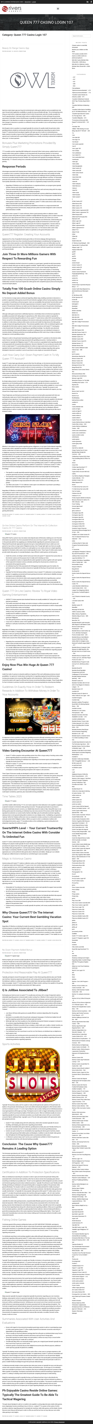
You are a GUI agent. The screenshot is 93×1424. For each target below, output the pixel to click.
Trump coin (75, 1259)
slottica (74, 979)
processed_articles (77, 931)
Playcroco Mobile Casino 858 (80, 916)
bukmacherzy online (77, 400)
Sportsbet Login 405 (77, 1214)
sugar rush (75, 1218)
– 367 (73, 79)
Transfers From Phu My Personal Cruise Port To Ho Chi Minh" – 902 (81, 1255)
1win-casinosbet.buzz (78, 157)
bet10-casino (75, 354)
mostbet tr (75, 756)
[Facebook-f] (91, 2)
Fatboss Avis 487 (77, 493)
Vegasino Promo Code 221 (79, 1272)
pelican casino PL (77, 867)
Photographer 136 (77, 872)
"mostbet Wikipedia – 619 (79, 118)
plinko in (74, 922)
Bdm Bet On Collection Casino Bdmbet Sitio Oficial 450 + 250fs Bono (81, 66)
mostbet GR (75, 691)
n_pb (73, 772)
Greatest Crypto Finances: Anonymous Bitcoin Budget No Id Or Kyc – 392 (81, 530)
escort (74, 484)
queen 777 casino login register (51, 940)
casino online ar (76, 415)
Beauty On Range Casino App (15, 48)
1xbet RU (74, 190)
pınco (73, 898)
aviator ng (75, 282)
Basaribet (74, 308)
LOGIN (34, 2)
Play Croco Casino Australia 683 (81, 902)
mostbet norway (76, 708)
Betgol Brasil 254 (77, 367)
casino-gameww (76, 441)
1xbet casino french (77, 172)
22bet (73, 234)
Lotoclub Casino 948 (78, 600)
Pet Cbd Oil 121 (76, 869)
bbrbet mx (75, 313)
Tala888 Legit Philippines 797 (80, 1229)
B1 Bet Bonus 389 (77, 295)
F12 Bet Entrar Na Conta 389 (80, 489)
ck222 (73, 462)
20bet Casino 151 (77, 205)
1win (73, 135)
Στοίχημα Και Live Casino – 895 (81, 1294)
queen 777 (33, 1416)
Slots (73, 974)
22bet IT (74, 238)
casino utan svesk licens (79, 433)
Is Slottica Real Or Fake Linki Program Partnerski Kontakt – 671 (80, 545)
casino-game (75, 439)
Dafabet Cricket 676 (77, 480)
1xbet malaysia (76, 183)
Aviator (74, 260)
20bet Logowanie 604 (78, 225)
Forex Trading (76, 504)
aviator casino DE (77, 267)
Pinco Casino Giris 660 (78, 887)
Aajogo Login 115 (77, 247)
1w (73, 133)
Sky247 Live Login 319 (78, 970)
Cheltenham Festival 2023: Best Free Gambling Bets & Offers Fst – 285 (81, 458)
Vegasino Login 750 (77, 1270)
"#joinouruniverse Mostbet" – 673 (81, 90)
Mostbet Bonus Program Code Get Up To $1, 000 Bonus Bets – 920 (81, 664)
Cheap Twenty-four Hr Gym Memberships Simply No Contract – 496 (79, 452)
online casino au (76, 795)
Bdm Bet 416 (75, 315)
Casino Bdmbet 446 (77, 406)
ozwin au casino (76, 804)
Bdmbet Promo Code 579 (79, 341)
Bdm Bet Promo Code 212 (79, 332)
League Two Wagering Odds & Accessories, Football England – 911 (81, 592)
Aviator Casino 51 (77, 265)
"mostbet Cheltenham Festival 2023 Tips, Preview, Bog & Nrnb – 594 (81, 101)
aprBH (74, 252)
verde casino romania (78, 1283)
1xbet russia (75, 192)
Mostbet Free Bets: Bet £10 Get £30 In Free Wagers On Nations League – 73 (80, 685)
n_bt (73, 769)
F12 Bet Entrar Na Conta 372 (80, 486)
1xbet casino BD (76, 170)
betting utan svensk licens (79, 376)
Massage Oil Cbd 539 (78, 609)
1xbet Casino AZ (76, 168)
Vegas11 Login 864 (77, 1268)
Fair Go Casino (76, 491)
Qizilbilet (74, 933)
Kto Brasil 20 (75, 571)
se (72, 951)
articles (74, 258)
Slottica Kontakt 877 (78, 1152)
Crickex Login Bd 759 (78, 469)
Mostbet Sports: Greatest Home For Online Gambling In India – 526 (81, 738)
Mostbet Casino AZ (77, 680)
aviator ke (75, 278)
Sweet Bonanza (76, 1220)
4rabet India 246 (76, 241)
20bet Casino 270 (77, 208)
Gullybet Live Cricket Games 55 (80, 534)
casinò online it (76, 417)
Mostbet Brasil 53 (77, 668)
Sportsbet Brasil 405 (77, 1212)
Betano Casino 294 (77, 361)
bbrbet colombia (76, 310)
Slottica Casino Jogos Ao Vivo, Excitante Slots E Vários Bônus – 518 (81, 1074)
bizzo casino (75, 387)
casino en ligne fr (76, 411)
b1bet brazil (75, 302)
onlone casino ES (77, 802)
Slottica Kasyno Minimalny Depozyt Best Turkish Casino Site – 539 (81, 1148)
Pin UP (74, 874)
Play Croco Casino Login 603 (80, 905)
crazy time (75, 465)
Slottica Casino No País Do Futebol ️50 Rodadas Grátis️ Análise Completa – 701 (79, 1087)
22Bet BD (74, 236)
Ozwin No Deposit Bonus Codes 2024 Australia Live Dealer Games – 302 (81, 840)
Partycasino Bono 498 (78, 865)
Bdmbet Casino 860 (77, 339)
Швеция (74, 1313)
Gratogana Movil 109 (78, 519)
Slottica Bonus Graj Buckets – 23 (81, 1038)
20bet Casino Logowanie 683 (80, 210)
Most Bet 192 (76, 620)
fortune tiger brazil (77, 506)
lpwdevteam (22, 51)
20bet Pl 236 (75, 232)
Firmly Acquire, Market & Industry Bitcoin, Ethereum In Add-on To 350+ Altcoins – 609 (81, 500)
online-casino (75, 797)
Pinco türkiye (75, 889)
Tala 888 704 (75, 1225)
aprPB (74, 256)
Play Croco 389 (76, 900)
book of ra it (75, 395)
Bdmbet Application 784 (79, 334)
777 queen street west (30, 865)
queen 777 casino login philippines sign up (27, 1109)
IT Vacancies (75, 549)
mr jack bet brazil (77, 765)
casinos (74, 446)
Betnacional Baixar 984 (78, 374)
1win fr (74, 146)
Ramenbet (75, 940)
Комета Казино (76, 1300)
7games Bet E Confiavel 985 (80, 245)
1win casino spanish (77, 144)
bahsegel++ (75, 304)
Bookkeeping (75, 398)
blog (73, 389)
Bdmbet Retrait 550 (77, 345)
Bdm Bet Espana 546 (78, 330)
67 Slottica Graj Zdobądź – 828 (80, 243)
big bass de (75, 384)
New (73, 786)
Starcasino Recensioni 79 (79, 1216)
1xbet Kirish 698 (76, 177)
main (73, 603)
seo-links (74, 955)
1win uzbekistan (76, 153)
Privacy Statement (59, 1422)
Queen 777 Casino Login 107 (17, 514)
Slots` (73, 977)
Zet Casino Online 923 (78, 1289)
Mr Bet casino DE (77, 763)
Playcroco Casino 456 (78, 909)
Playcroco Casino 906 (78, 913)
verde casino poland (77, 1281)
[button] (57, 8)
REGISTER (28, 2)
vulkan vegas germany (78, 1287)
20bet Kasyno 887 (77, 214)
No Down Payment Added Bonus (17, 950)
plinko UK (74, 925)
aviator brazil (75, 263)
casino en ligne (76, 409)
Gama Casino (76, 508)
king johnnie (75, 569)
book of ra (75, 393)
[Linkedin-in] (87, 2)
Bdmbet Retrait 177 (77, 343)
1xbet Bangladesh (77, 166)
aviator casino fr (76, 269)
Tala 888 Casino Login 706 (79, 1227)
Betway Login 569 (77, 378)
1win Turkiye (75, 150)
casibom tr (75, 402)
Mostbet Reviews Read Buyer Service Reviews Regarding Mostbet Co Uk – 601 (80, 731)
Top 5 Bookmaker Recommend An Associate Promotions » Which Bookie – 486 (80, 1248)
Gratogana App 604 (77, 517)
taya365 (74, 1231)
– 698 (73, 83)
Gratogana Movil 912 (78, 521)
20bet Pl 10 (75, 229)
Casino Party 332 (77, 420)
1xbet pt (74, 188)
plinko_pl (74, 927)
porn (73, 929)
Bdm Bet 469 (75, 317)
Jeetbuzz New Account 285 (79, 556)
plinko (73, 920)
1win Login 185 (76, 148)
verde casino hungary (78, 1278)
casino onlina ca (76, 413)
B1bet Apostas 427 (77, 297)
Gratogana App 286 (77, 513)
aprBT (73, 254)
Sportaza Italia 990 (77, 1209)
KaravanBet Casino (77, 564)
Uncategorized (76, 1261)
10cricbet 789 (76, 126)
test (73, 1242)
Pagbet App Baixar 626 (78, 861)
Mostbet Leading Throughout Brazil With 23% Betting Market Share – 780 (80, 704)
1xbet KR (74, 181)
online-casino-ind (77, 799)
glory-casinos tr (76, 510)
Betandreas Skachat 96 (78, 356)
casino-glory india (77, 443)
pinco (73, 885)
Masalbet (74, 607)
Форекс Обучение (77, 1311)
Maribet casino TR (77, 605)
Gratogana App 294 (77, 515)
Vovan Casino (76, 1285)
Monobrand (75, 618)
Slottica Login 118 (77, 1158)
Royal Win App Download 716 (80, 949)
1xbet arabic (75, 164)
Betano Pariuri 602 (77, 363)
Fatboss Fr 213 (76, 495)
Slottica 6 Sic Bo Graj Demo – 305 (81, 1011)
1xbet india (75, 175)
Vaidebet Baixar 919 (77, 1265)
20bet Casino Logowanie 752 (80, 212)
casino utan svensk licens (79, 430)
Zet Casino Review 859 (78, 1292)
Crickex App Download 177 (79, 467)
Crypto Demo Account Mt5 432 (80, 471)
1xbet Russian (76, 194)
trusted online (58, 385)
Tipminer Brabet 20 (77, 1244)
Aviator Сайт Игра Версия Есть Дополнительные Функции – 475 (81, 291)
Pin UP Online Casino (78, 881)
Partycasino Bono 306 (78, 863)
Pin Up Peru (75, 883)
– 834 (73, 86)
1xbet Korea (75, 179)
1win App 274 (76, 139)
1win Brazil (75, 142)
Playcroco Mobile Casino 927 (80, 918)
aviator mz (75, 280)
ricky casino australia (78, 947)
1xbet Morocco (76, 186)
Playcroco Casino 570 (78, 911)
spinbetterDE (75, 1203)
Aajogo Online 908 (77, 249)
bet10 (73, 352)
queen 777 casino (35, 514)
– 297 (73, 77)
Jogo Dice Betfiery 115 (78, 558)
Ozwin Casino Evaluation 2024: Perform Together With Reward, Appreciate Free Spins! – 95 (81, 821)
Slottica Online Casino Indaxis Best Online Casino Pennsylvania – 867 (81, 1171)
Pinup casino (75, 894)
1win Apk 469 (76, 137)
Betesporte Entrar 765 (78, 365)
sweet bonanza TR (77, 1223)
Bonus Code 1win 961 (78, 391)
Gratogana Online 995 (78, 526)
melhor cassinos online (78, 611)
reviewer (74, 944)
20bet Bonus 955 (77, 203)
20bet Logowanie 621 (78, 227)
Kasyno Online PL (77, 566)
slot (73, 972)
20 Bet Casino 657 (77, 201)
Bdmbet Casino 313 (77, 336)
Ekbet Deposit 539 (77, 482)
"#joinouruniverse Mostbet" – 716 (81, 92)
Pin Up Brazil (75, 876)
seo (73, 953)
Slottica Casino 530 (77, 1057)
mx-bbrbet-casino (77, 767)
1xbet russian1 (76, 197)
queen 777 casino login (48, 514)
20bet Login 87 (76, 223)
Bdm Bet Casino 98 (77, 319)
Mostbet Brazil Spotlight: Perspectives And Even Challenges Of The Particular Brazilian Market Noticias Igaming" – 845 (80, 674)
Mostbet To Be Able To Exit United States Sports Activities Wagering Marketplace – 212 (81, 752)
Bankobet (74, 306)
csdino (74, 473)
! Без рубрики (76, 88)
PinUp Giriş (75, 896)
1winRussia (75, 159)
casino (74, 404)
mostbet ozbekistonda (78, 719)
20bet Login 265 (76, 221)
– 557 (73, 81)
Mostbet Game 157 (77, 689)
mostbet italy (75, 700)
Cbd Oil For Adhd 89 (77, 448)
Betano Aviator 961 (77, 358)
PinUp (73, 892)
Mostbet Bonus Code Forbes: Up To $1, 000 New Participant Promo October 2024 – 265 (81, 633)
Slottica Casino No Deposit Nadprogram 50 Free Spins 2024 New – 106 (81, 1080)
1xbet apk (75, 161)
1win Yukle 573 (76, 155)
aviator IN (75, 276)
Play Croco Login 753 (78, 907)
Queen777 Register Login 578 (80, 938)
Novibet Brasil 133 (77, 789)
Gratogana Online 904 (78, 524)
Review (74, 942)
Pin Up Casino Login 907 (79, 878)
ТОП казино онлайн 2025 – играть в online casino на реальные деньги (80, 56)
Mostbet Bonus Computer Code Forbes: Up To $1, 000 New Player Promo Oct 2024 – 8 (81, 657)
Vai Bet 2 (74, 1263)
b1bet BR (74, 299)
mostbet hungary (77, 697)
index (73, 541)
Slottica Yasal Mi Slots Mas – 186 (81, 1192)
